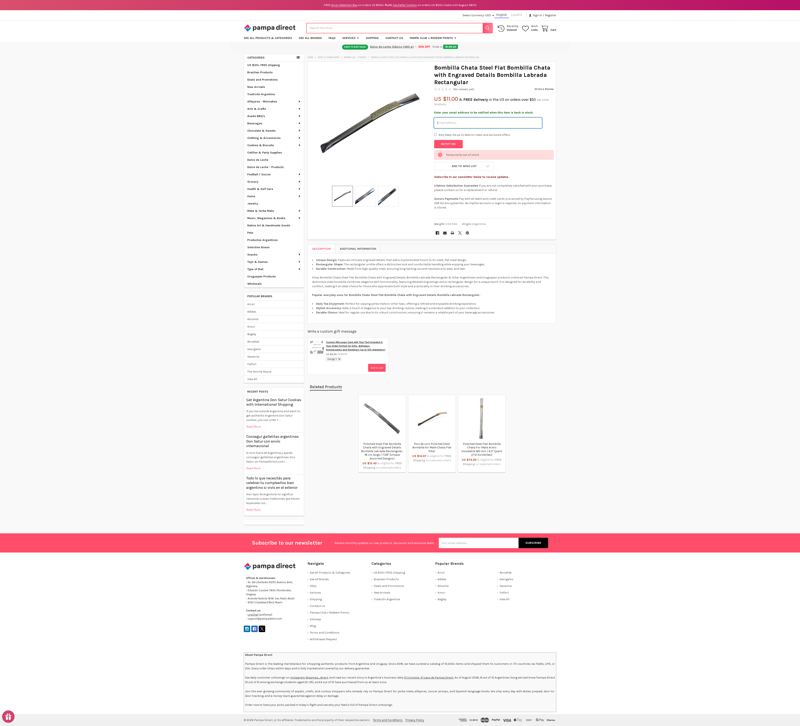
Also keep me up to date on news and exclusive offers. (474, 135)
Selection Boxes (258, 247)
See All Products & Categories (268, 38)
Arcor (251, 304)
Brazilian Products (260, 72)
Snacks (252, 254)
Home (251, 196)
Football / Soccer (259, 174)
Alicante (252, 319)
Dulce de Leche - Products (265, 167)
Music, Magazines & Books (266, 218)
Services (349, 38)
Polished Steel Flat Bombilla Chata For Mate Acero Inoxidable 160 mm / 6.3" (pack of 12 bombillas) (481, 449)
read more (253, 426)
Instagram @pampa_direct (309, 677)
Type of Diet (255, 269)
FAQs (332, 38)
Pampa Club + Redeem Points (431, 38)
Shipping (372, 38)
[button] (464, 166)
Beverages (254, 123)
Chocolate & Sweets (261, 130)
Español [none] (516, 15)
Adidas (251, 311)
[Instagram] (247, 629)
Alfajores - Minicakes (262, 101)
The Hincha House (259, 371)
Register (550, 15)
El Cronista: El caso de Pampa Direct (429, 677)
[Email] (445, 233)
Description (321, 249)
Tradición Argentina (261, 94)
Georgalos (254, 349)
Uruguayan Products (261, 276)
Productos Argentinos (262, 240)
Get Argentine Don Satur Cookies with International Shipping (273, 402)
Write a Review (544, 89)
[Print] (452, 233)
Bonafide (253, 341)
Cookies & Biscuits (260, 145)
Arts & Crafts (256, 109)
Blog (313, 626)
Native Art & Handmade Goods (268, 225)
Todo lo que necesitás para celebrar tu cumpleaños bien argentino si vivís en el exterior (272, 483)
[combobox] (399, 28)
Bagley (251, 334)
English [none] (501, 15)
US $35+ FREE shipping (263, 65)
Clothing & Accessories (264, 138)
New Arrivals (256, 87)
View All (252, 379)
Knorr (251, 326)
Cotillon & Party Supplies (264, 152)
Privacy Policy (414, 720)
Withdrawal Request (323, 639)
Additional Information (358, 249)
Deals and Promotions (262, 79)
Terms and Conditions (324, 632)
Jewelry (252, 203)
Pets (250, 233)
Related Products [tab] (326, 386)
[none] (370, 123)
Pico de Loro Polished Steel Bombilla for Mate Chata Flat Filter (431, 447)
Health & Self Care (260, 189)
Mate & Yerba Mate (260, 211)
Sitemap (315, 619)
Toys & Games (257, 262)
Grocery (252, 181)
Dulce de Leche (257, 160)
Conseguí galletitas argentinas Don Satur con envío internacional (272, 441)
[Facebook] (437, 233)
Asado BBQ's (256, 116)
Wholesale (254, 284)
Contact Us (394, 38)
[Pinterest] (467, 233)
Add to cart (377, 367)
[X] (460, 233)
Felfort (251, 364)
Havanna (253, 356)
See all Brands (310, 38)
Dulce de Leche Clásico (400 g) (392, 47)
